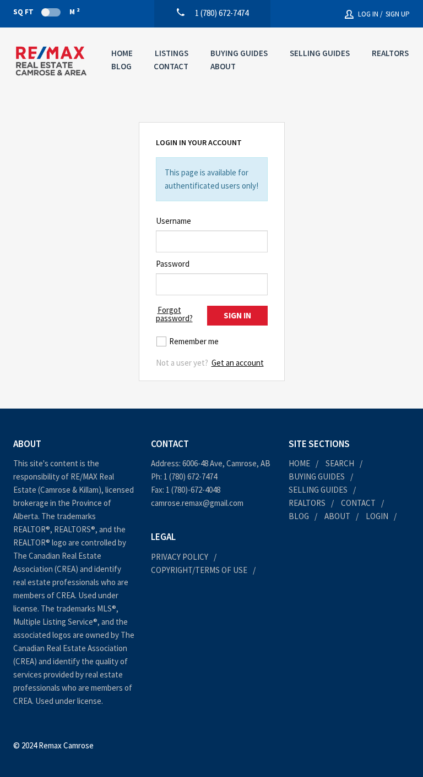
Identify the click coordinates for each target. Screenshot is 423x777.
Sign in (237, 315)
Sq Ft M (46, 11)
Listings (171, 53)
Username (173, 221)
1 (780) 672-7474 (190, 476)
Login (377, 516)
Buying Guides (239, 53)
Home (122, 53)
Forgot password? (174, 314)
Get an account (238, 362)
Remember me (194, 341)
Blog (121, 66)
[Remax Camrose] (51, 61)
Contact (171, 66)
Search (340, 463)
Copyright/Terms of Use (199, 570)
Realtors (390, 53)
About (223, 66)
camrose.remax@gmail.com (197, 503)
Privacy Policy (179, 557)
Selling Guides (320, 53)
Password (172, 263)
